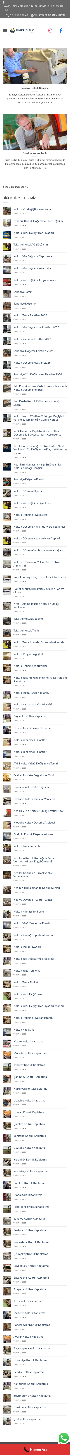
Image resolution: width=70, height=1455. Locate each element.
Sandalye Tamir (22, 291)
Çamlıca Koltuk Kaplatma (29, 1124)
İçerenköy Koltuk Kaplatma (30, 1159)
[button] (5, 30)
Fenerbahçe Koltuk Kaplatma (31, 1206)
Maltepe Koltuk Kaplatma (29, 1312)
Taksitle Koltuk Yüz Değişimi (30, 244)
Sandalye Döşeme (24, 303)
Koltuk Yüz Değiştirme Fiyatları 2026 (36, 327)
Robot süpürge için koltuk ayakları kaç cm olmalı (38, 590)
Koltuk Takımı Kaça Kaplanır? (31, 692)
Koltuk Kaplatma (23, 1029)
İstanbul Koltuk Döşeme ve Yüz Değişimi (38, 221)
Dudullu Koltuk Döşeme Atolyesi (33, 834)
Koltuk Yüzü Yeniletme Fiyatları (32, 923)
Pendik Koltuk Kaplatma (28, 1372)
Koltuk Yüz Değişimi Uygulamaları (34, 280)
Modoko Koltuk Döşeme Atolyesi (34, 822)
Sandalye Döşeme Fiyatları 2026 (33, 350)
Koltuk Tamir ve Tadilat (27, 846)
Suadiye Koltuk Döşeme (35, 87)
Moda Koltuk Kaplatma (27, 1194)
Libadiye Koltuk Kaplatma (29, 1100)
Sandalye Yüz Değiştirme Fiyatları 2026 (37, 374)
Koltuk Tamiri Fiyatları (27, 946)
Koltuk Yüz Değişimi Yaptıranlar (33, 256)
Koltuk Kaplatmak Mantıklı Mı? (32, 704)
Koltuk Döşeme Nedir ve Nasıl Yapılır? (36, 538)
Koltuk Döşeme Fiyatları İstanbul (33, 1017)
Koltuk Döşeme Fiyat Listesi (30, 514)
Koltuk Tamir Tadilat (25, 982)
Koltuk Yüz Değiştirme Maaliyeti (33, 958)
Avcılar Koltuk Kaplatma (28, 1336)
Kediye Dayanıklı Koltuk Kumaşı (33, 899)
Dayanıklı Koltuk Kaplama (29, 716)
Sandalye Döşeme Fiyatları (29, 479)
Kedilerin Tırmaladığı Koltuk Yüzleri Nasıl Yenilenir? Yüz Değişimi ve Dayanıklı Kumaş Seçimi (40, 449)
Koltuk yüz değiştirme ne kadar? (33, 209)
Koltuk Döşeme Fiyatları (28, 491)
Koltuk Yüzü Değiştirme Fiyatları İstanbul (38, 1005)
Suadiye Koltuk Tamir (35, 153)
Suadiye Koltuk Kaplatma (29, 1218)
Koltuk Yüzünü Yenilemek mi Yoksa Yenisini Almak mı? (40, 679)
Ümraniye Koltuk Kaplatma (30, 1360)
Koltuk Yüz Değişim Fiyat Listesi (33, 503)
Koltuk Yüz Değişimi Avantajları (33, 268)
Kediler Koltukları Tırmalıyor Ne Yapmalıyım (33, 874)
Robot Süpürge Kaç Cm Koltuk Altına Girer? (40, 577)
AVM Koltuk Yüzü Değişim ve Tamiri (35, 763)
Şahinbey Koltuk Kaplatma (30, 1076)
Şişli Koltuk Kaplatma (27, 1419)
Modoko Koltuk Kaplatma (29, 1053)
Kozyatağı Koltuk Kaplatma (30, 1171)
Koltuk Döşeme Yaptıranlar (30, 665)
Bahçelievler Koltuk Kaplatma (31, 1324)
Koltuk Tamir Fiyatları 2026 (30, 315)
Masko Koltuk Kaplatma (28, 1041)
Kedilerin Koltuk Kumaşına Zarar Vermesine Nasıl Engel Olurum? (33, 859)
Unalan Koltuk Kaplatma (28, 1112)
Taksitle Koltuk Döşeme (28, 618)
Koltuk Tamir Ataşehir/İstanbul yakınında (38, 642)
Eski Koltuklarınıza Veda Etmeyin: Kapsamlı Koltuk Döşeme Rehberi (40, 387)
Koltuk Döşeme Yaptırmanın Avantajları (38, 550)
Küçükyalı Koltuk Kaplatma (30, 1088)
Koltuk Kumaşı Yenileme (28, 911)
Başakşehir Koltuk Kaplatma (31, 1277)
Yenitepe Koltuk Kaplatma (29, 1135)
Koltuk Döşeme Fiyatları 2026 (32, 362)
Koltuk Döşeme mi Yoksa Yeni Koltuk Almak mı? (36, 563)
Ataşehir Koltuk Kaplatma (29, 1289)
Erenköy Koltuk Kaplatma (29, 1183)
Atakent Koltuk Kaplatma (29, 1064)
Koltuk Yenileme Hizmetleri (30, 739)
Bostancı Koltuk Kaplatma (29, 1230)
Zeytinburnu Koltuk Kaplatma (32, 1395)
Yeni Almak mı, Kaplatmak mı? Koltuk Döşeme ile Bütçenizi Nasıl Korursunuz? (37, 432)
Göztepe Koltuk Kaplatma (29, 1147)
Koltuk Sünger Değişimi (28, 654)
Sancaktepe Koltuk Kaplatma (31, 1242)
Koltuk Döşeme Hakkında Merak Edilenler (39, 526)
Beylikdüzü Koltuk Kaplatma (31, 1265)
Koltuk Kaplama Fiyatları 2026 (32, 339)
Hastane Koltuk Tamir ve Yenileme (34, 799)
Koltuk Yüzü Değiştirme (28, 994)
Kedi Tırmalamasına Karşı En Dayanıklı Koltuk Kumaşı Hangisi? (37, 466)
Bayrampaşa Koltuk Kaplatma (31, 1348)
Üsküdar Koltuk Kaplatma (29, 1407)
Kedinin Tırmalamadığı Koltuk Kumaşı (36, 887)
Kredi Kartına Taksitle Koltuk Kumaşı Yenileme (36, 605)
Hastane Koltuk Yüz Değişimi (31, 787)
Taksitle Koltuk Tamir (26, 630)
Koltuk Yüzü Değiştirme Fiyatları (33, 232)
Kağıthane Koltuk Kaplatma (30, 1383)
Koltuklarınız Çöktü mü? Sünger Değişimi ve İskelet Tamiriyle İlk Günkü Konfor (38, 417)
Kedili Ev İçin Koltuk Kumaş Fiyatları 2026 (39, 810)
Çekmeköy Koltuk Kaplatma (30, 1253)
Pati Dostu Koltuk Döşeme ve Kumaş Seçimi (36, 402)
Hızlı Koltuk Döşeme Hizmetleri (32, 728)
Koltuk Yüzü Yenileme (26, 970)
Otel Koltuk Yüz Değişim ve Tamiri (34, 775)
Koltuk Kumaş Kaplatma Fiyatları (34, 935)
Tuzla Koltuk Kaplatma (27, 1301)
